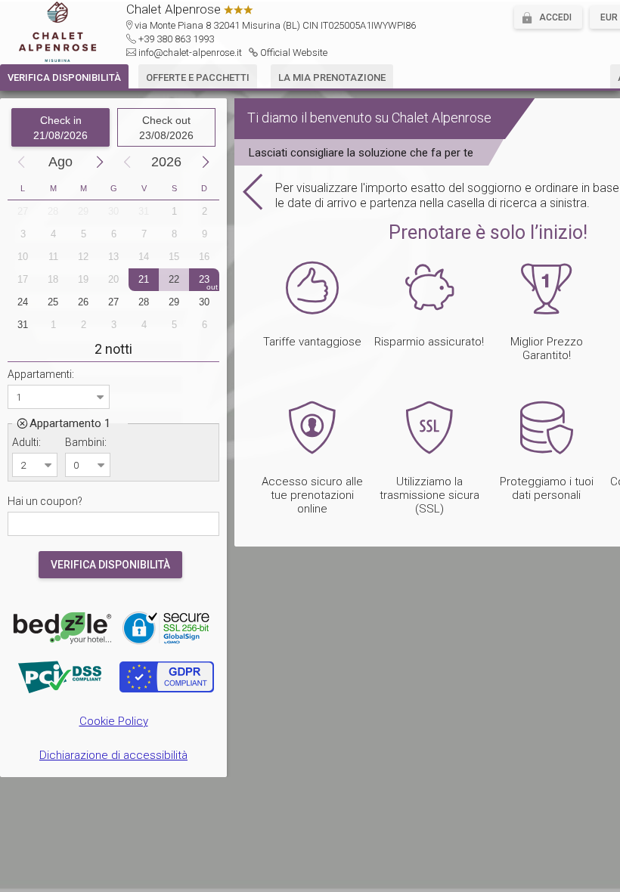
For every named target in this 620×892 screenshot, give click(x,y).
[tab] (64, 76)
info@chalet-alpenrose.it (190, 52)
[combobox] (49, 397)
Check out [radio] (166, 127)
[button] (548, 17)
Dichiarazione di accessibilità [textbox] (113, 755)
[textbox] (113, 524)
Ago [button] (60, 161)
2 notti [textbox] (113, 349)
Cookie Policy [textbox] (113, 721)
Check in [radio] (60, 127)
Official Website (293, 52)
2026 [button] (166, 161)
